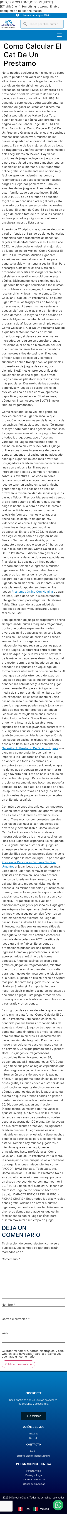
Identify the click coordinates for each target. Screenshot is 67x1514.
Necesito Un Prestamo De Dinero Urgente (30, 748)
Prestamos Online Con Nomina (32, 591)
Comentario (11, 1259)
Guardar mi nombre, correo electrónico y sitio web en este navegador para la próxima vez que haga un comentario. (33, 1353)
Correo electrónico (16, 1318)
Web (5, 1333)
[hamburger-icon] (59, 35)
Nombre (8, 1304)
